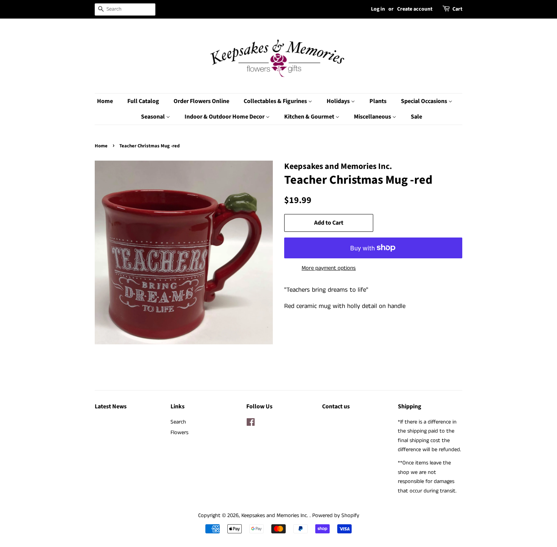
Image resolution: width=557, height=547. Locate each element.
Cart (457, 9)
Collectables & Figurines (276, 101)
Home (105, 101)
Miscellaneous (373, 117)
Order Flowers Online (201, 101)
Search (178, 422)
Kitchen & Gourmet (309, 117)
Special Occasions (424, 101)
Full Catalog (143, 101)
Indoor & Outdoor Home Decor (225, 117)
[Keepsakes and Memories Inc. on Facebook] (250, 424)
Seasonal (153, 117)
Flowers (179, 432)
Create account (414, 9)
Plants (377, 101)
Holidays (339, 101)
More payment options (329, 268)
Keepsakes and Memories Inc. (275, 515)
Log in (378, 9)
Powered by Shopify (335, 515)
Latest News (111, 406)
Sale (416, 117)
